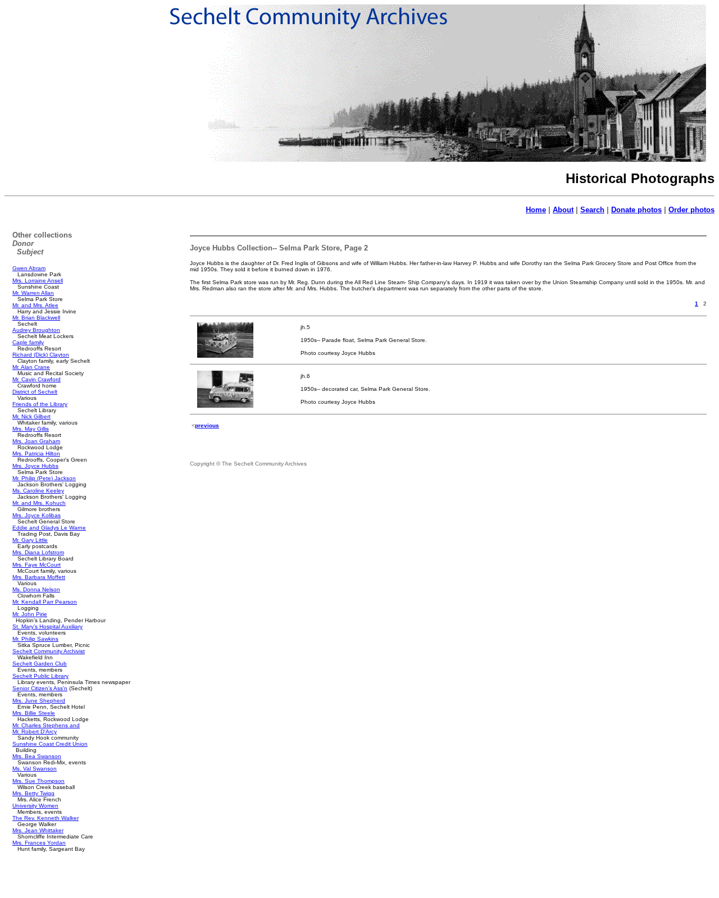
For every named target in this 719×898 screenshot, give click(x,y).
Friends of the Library (39, 404)
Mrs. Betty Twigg (33, 793)
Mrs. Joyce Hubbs (35, 466)
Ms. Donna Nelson (36, 589)
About (563, 210)
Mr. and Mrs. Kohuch (39, 503)
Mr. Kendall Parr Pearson (44, 602)
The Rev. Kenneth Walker (45, 818)
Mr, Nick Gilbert (31, 416)
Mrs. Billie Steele (33, 713)
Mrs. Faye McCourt (36, 565)
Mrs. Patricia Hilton (36, 453)
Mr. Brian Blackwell (36, 317)
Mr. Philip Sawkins (35, 639)
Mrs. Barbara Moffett (38, 577)
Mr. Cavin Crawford (36, 379)
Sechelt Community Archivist (48, 651)
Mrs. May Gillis (30, 429)
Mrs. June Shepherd (38, 701)
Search (592, 210)
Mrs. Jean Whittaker (37, 830)
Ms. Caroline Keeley (38, 490)
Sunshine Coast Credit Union (50, 744)
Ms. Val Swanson (34, 768)
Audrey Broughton (36, 330)
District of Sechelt (34, 392)
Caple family (28, 342)
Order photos (691, 210)
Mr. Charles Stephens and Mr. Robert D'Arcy (46, 728)
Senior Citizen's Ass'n (39, 688)
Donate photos (636, 210)
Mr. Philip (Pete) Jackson (44, 478)
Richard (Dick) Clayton (40, 355)
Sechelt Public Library (40, 676)
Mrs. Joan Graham (36, 441)
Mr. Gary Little (30, 540)
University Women (35, 806)
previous (207, 425)
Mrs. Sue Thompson (38, 781)
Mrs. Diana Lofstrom (38, 552)
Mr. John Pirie (29, 614)
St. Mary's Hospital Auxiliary (47, 626)
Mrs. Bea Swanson (36, 756)
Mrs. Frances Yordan (39, 843)
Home (536, 210)
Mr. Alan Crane (31, 367)
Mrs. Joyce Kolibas (36, 515)
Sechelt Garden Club (39, 663)
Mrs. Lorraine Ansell (37, 280)
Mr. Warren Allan (33, 293)
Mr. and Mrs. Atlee (35, 305)
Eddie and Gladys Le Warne (49, 528)
